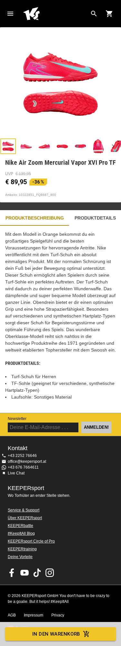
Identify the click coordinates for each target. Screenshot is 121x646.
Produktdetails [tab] (95, 218)
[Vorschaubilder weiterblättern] (112, 146)
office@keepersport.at (27, 461)
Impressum (33, 615)
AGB (12, 615)
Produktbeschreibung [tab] (34, 218)
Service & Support (23, 510)
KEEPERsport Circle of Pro (31, 541)
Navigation (10, 13)
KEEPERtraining (22, 549)
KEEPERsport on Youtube (24, 572)
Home (55, 13)
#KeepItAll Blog (21, 533)
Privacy (57, 615)
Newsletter (17, 418)
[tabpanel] (60, 319)
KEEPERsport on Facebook (12, 572)
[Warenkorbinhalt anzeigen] (109, 13)
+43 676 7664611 (23, 467)
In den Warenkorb (56, 634)
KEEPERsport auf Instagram (49, 572)
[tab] (8, 146)
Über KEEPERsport (25, 518)
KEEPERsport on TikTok (37, 572)
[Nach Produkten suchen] (93, 13)
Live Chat (16, 473)
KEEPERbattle (20, 525)
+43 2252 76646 (22, 455)
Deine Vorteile (20, 557)
